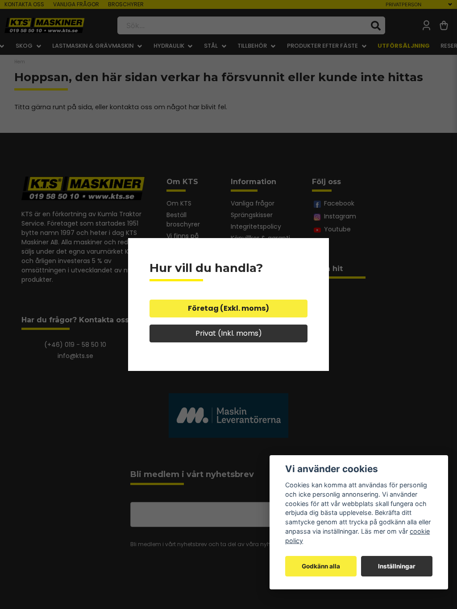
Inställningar (396, 566)
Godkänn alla (321, 566)
